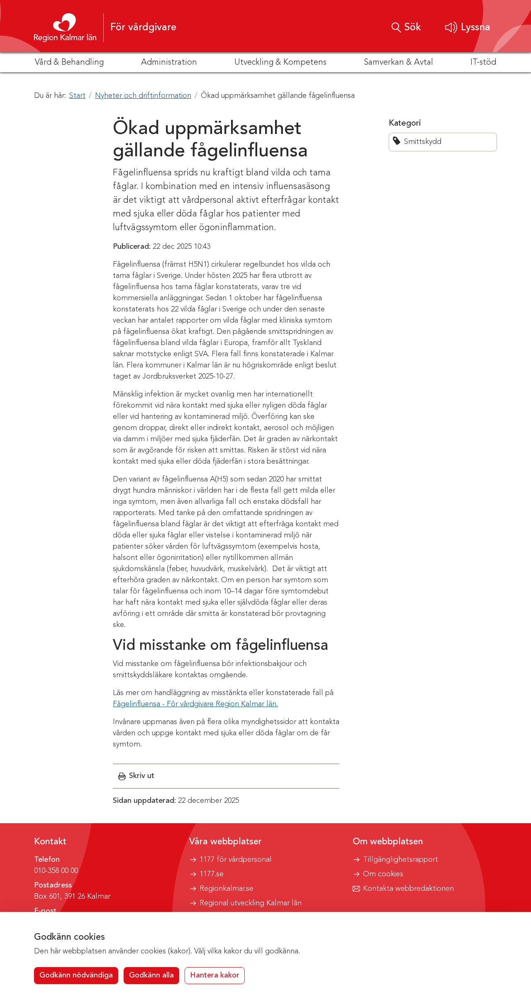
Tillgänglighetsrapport (400, 859)
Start (77, 96)
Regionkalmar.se (226, 888)
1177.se (212, 874)
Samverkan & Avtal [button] (398, 62)
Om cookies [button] (383, 874)
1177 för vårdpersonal (236, 859)
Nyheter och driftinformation (143, 96)
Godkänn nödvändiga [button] (76, 975)
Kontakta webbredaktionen (408, 888)
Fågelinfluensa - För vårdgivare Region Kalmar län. (195, 704)
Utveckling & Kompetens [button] (280, 62)
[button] (467, 27)
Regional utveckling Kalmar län (251, 903)
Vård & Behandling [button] (69, 62)
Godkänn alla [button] (151, 975)
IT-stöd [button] (483, 62)
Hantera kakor (214, 975)
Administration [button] (169, 62)
